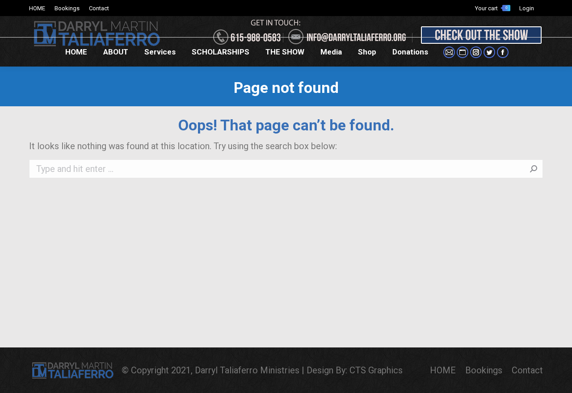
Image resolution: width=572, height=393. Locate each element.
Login (526, 8)
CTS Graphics (376, 370)
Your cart (491, 8)
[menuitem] (37, 8)
